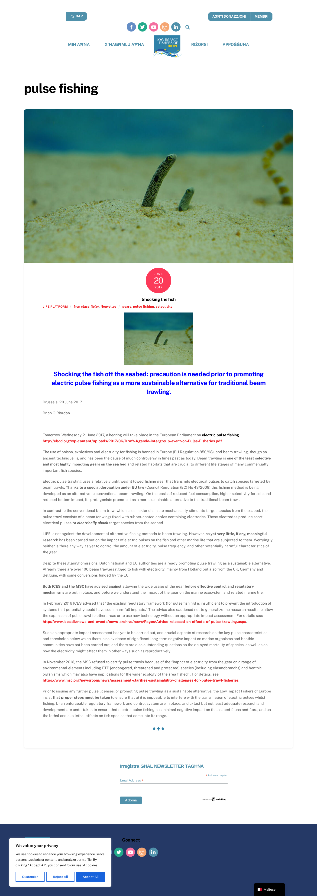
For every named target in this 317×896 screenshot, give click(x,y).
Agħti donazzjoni (229, 16)
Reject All (60, 877)
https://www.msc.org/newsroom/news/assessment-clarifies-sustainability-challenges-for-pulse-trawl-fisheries (141, 680)
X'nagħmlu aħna (124, 44)
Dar (79, 16)
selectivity (164, 306)
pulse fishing (143, 306)
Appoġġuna (236, 44)
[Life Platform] (167, 46)
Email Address (132, 780)
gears (126, 306)
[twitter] (142, 27)
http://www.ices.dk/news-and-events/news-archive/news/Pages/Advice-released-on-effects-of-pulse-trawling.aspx (144, 621)
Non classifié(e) (86, 306)
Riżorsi (199, 44)
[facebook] (131, 27)
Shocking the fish (158, 299)
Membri (261, 16)
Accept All (91, 877)
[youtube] (153, 27)
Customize (30, 877)
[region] (60, 862)
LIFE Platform (55, 306)
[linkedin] (176, 27)
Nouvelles (108, 306)
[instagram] (164, 27)
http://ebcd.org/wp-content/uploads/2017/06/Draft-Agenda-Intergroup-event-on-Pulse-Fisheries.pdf (132, 441)
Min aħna (79, 44)
